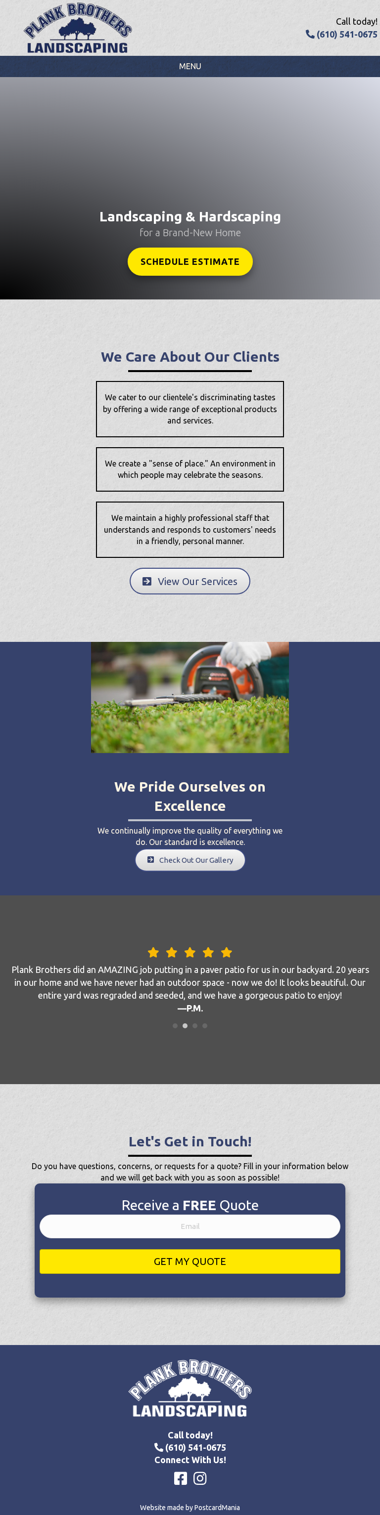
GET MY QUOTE (190, 1261)
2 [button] (185, 1025)
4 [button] (204, 1025)
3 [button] (194, 1025)
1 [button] (175, 1025)
